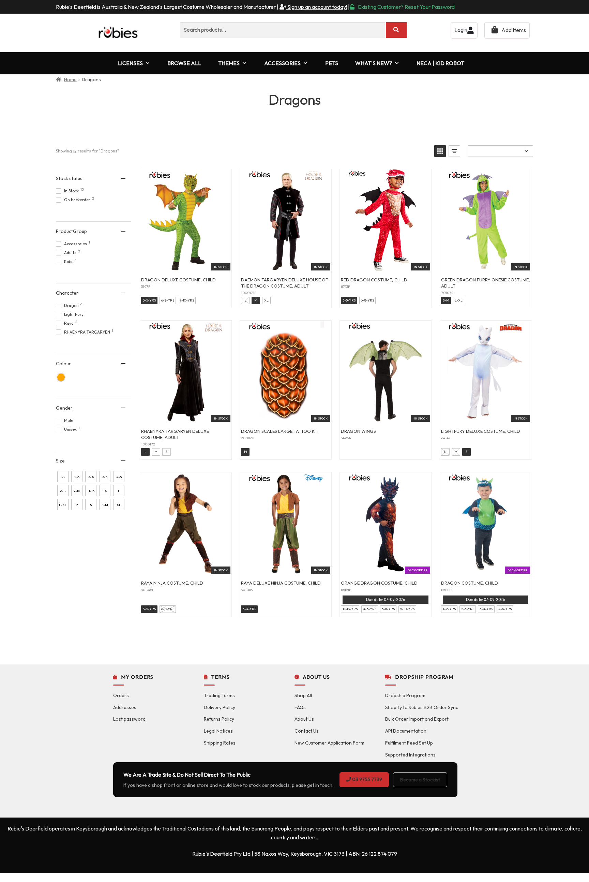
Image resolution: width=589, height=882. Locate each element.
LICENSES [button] (130, 63)
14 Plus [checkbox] (105, 492)
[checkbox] (61, 377)
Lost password (129, 719)
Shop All (303, 695)
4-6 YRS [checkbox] (119, 478)
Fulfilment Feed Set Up (409, 743)
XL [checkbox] (119, 505)
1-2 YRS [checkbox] (63, 478)
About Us (304, 719)
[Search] (396, 30)
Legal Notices (218, 731)
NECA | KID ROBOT (440, 63)
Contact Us (306, 731)
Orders (121, 695)
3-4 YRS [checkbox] (91, 478)
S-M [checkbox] (105, 505)
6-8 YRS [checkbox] (63, 492)
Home (70, 79)
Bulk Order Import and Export (417, 719)
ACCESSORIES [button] (282, 63)
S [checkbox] (91, 505)
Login (460, 30)
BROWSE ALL (184, 63)
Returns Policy (219, 719)
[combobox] (282, 30)
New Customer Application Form (329, 743)
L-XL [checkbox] (63, 505)
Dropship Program (405, 695)
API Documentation (405, 731)
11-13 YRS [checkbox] (90, 492)
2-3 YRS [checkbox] (77, 478)
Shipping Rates (220, 743)
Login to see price (186, 264)
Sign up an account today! (316, 6)
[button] (440, 151)
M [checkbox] (76, 505)
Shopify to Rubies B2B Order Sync (421, 707)
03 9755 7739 (366, 779)
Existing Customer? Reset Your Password (406, 6)
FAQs (300, 707)
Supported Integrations (410, 755)
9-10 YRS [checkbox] (77, 492)
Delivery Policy (219, 707)
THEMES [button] (229, 63)
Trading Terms (219, 695)
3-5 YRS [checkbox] (105, 478)
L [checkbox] (119, 491)
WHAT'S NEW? (373, 63)
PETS (331, 63)
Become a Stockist (420, 780)
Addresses (124, 707)
